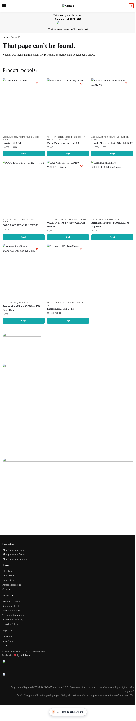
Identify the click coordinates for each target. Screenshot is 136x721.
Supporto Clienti (10, 606)
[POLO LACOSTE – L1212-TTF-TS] (24, 188)
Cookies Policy (10, 624)
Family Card (8, 580)
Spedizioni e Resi (11, 610)
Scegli (23, 153)
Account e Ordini (11, 601)
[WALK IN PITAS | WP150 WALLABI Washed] (68, 188)
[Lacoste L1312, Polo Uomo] (68, 272)
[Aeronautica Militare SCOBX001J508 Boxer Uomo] (24, 272)
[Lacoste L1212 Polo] (24, 106)
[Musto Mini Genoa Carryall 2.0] (68, 106)
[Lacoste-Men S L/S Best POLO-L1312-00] (112, 106)
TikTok (6, 645)
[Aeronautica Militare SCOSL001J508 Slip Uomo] (112, 188)
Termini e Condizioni (13, 615)
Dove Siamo (8, 575)
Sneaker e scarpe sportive (67, 219)
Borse (60, 137)
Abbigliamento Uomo (13, 550)
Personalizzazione (11, 584)
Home (5, 37)
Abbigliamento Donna (14, 554)
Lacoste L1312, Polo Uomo (60, 309)
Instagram (7, 641)
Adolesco (25, 655)
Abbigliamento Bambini (14, 559)
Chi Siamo (7, 571)
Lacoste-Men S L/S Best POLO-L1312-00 (112, 143)
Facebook (7, 636)
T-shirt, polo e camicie (29, 137)
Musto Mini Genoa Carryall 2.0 (63, 143)
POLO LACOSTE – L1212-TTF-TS (20, 225)
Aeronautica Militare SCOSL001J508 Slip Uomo (110, 225)
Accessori (52, 137)
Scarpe (50, 219)
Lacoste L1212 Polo (12, 143)
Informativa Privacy (12, 619)
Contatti (6, 589)
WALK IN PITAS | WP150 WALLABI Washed (66, 225)
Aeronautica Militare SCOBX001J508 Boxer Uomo (21, 308)
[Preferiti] (37, 83)
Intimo (110, 219)
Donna (58, 139)
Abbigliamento (10, 137)
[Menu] (7, 5)
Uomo (5, 139)
